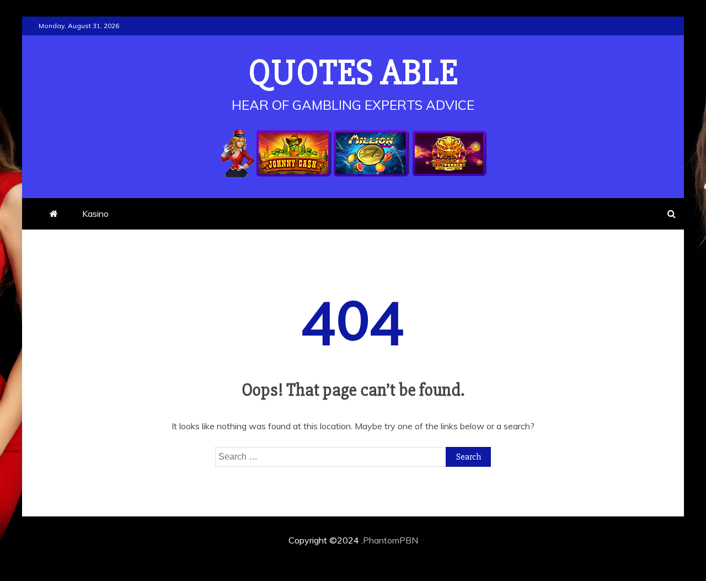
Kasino (95, 213)
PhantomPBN (390, 540)
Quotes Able (353, 72)
